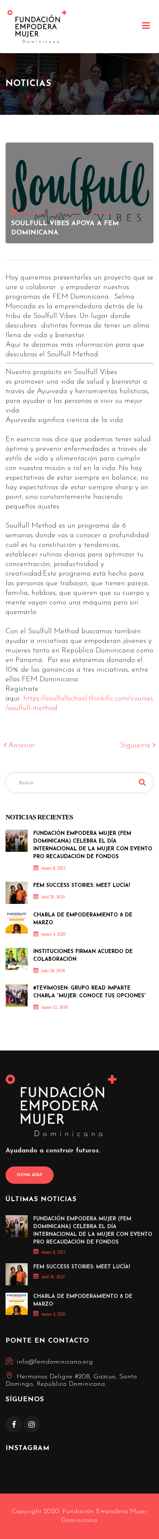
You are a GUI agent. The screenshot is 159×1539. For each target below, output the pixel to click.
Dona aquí (29, 1175)
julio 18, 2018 (53, 970)
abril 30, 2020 (53, 896)
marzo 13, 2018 (54, 1007)
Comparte (104, 212)
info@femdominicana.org (55, 1362)
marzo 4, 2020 (53, 934)
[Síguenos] (14, 1424)
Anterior (20, 745)
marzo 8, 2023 (53, 868)
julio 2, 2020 (33, 212)
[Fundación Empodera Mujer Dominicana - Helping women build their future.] (37, 26)
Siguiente (136, 745)
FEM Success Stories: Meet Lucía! (81, 885)
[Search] (142, 782)
